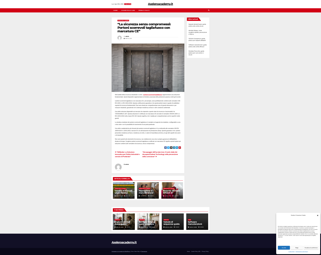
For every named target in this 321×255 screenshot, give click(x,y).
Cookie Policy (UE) (128, 10)
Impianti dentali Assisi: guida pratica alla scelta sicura (123, 225)
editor (127, 196)
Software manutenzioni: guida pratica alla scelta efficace (196, 225)
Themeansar (144, 251)
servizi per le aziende (123, 20)
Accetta (284, 247)
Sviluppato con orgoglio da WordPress (121, 251)
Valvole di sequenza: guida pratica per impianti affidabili (172, 225)
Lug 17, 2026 (193, 227)
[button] (317, 215)
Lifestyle (117, 219)
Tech (189, 219)
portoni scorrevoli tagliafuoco (152, 94)
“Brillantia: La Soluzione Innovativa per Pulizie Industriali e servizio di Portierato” (127, 154)
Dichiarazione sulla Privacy (302, 251)
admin (127, 36)
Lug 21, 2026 (168, 227)
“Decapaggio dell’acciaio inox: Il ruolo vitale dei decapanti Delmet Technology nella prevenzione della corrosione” (160, 154)
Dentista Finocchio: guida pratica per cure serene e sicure (196, 52)
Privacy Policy (144, 10)
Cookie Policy (291, 251)
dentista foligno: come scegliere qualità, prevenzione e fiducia (198, 32)
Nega (296, 247)
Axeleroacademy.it (160, 4)
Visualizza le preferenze (311, 247)
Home (115, 10)
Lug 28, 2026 (119, 227)
